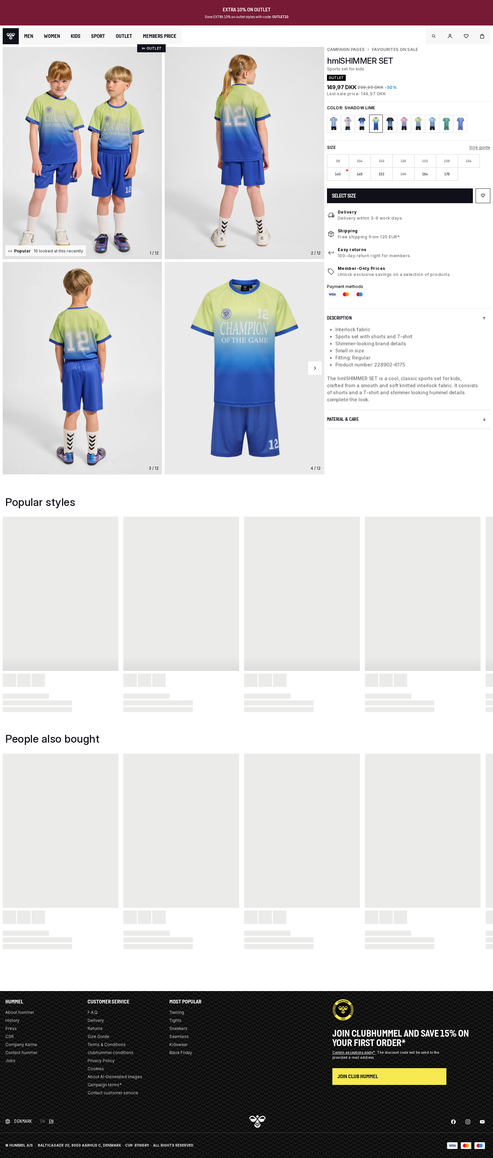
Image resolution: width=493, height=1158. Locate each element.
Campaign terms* (105, 1084)
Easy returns (352, 249)
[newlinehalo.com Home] (11, 36)
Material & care (343, 419)
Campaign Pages (346, 49)
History (12, 1020)
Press (11, 1028)
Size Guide (98, 1036)
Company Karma (21, 1044)
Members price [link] (159, 36)
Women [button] (52, 36)
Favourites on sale (395, 49)
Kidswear (178, 1044)
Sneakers (178, 1028)
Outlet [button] (124, 36)
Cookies (96, 1068)
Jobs (10, 1060)
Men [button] (28, 36)
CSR (9, 1036)
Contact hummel (21, 1052)
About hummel (19, 1012)
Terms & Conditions (107, 1044)
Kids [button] (75, 36)
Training (176, 1012)
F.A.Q (93, 1012)
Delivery (347, 212)
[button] (434, 36)
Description (339, 318)
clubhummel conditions (110, 1052)
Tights (175, 1020)
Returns (95, 1028)
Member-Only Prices (361, 268)
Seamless (179, 1036)
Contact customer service (113, 1092)
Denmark (23, 1121)
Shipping (348, 230)
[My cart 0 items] (482, 36)
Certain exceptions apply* (354, 1052)
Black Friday (180, 1052)
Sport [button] (98, 36)
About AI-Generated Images (115, 1076)
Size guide (479, 147)
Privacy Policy (101, 1060)
